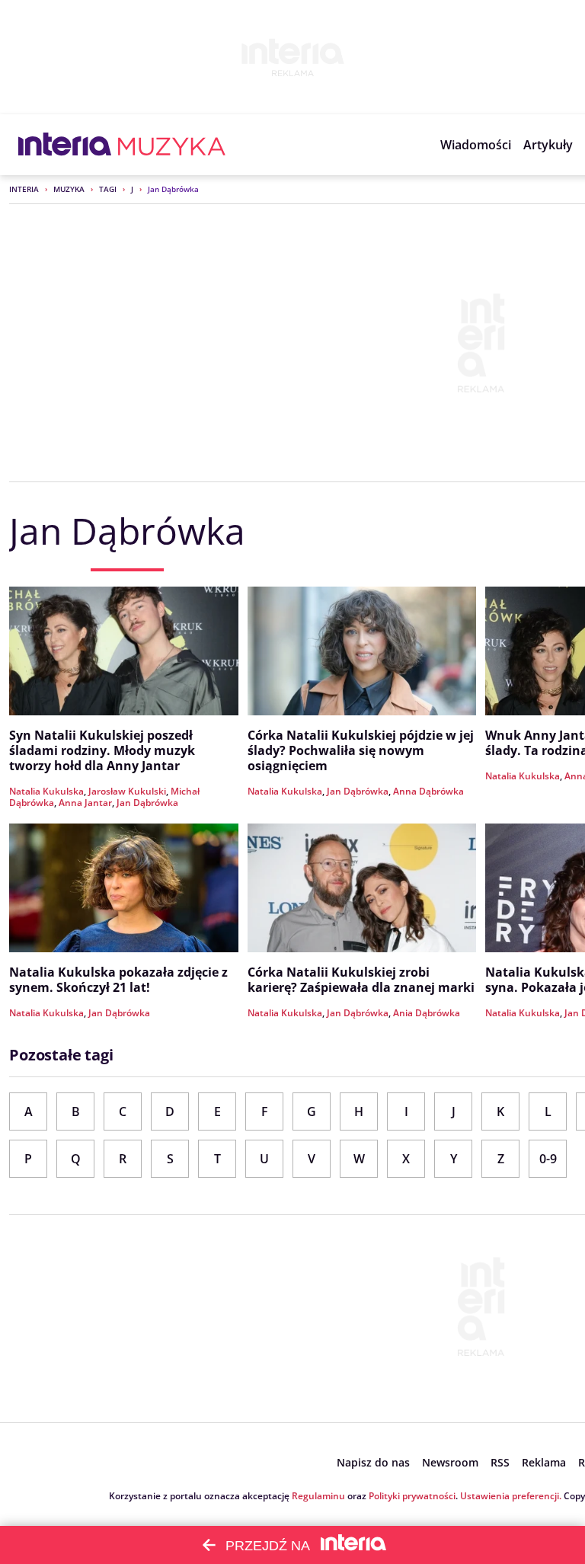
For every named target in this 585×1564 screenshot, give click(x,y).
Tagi (108, 189)
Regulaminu (318, 1495)
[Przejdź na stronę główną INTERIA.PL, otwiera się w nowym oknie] (65, 145)
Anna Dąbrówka (428, 791)
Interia (24, 189)
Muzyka (69, 189)
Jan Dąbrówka (147, 802)
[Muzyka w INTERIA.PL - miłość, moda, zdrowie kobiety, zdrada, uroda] (171, 145)
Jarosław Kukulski (127, 791)
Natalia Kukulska (46, 791)
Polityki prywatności (412, 1495)
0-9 (548, 1158)
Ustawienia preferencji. (510, 1496)
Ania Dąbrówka (426, 1012)
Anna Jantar (85, 802)
